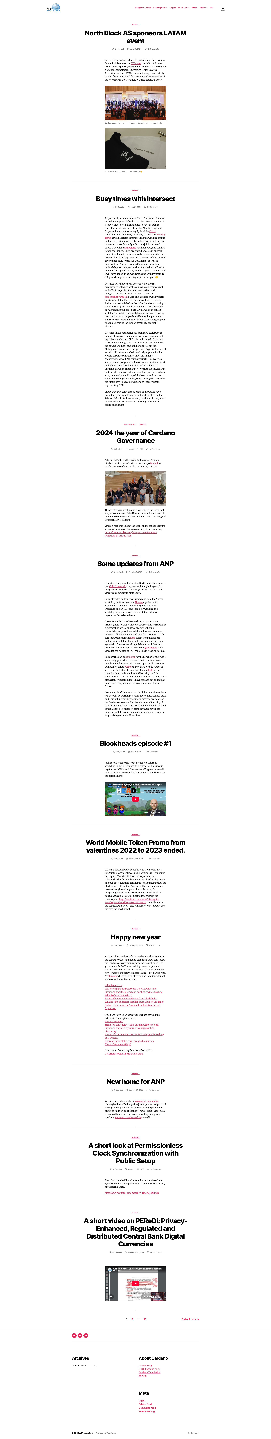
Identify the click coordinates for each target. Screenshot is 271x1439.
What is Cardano (113, 985)
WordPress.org (147, 1411)
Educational (130, 425)
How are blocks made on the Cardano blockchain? (131, 998)
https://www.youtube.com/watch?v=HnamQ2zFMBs (132, 1193)
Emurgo (143, 1375)
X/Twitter (136, 63)
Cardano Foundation (149, 1372)
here (132, 637)
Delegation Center (143, 8)
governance (150, 647)
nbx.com (112, 976)
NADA (128, 666)
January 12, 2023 (136, 945)
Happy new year (135, 937)
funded (154, 463)
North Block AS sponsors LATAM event (135, 37)
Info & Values (183, 8)
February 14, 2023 (136, 858)
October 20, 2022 (136, 1090)
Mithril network (117, 586)
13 (145, 1319)
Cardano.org (145, 1365)
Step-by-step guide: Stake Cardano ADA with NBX (130, 988)
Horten (139, 602)
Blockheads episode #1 (135, 743)
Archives (203, 8)
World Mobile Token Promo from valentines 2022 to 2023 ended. (135, 846)
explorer (130, 657)
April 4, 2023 (136, 752)
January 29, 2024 (136, 449)
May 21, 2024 (136, 207)
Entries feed (145, 1404)
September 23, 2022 (136, 1252)
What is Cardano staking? (118, 995)
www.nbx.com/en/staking (128, 1117)
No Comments (153, 49)
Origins (173, 8)
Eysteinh (121, 49)
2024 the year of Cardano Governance (135, 437)
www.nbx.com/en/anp (146, 1101)
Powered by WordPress (106, 1433)
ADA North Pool (86, 1433)
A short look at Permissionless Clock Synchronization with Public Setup (135, 1153)
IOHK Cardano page (149, 1369)
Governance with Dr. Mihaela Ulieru (124, 1053)
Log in (142, 1400)
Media (194, 8)
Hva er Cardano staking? (118, 1044)
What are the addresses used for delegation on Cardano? (134, 1001)
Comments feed (147, 1408)
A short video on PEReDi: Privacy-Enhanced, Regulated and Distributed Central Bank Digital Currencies (135, 1232)
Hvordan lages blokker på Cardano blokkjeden (129, 1041)
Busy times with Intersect (135, 199)
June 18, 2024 (135, 49)
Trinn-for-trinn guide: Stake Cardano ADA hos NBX (131, 1024)
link (150, 670)
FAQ (212, 8)
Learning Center (160, 8)
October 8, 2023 (135, 572)
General (135, 25)
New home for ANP (135, 1081)
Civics (152, 231)
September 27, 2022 (136, 1169)
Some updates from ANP (135, 564)
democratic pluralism (116, 297)
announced (130, 247)
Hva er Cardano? (114, 1021)
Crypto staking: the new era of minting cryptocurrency (133, 992)
